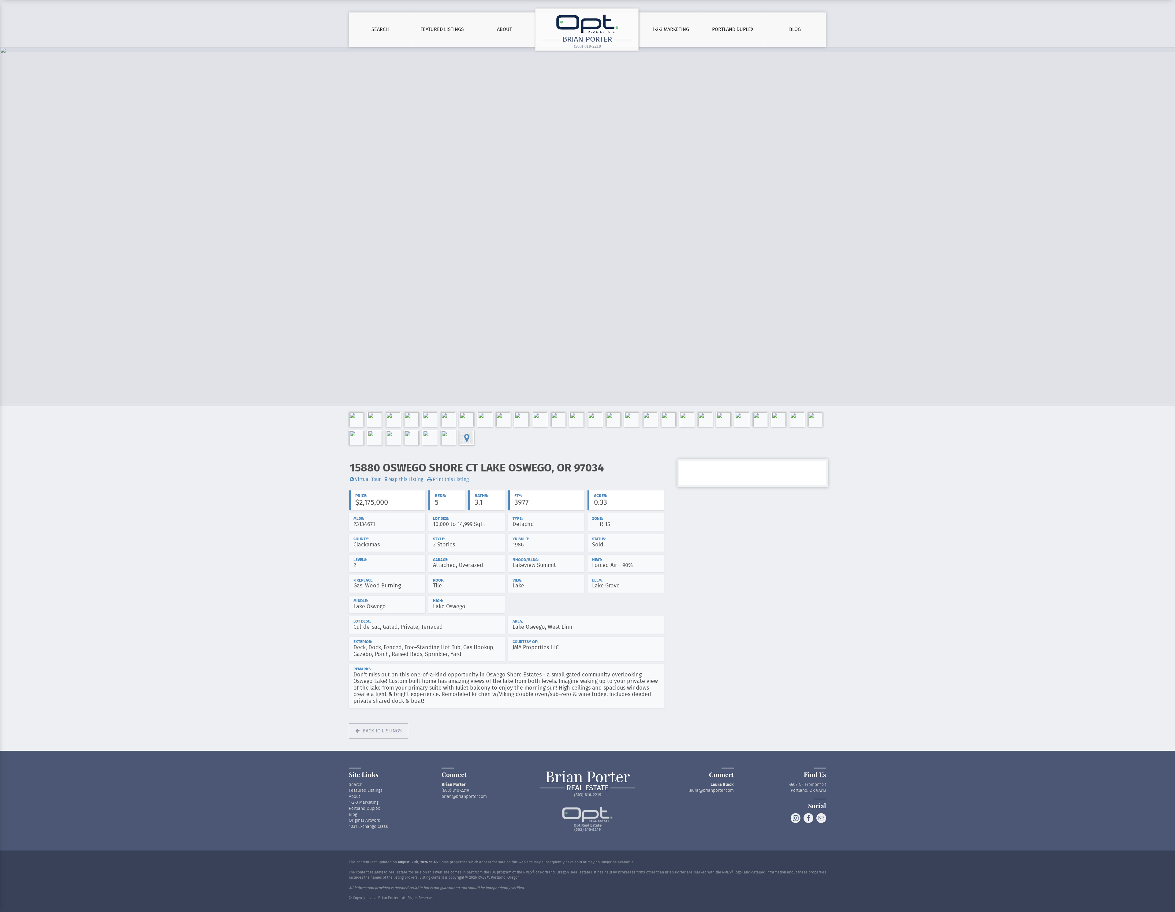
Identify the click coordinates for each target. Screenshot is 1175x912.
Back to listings (382, 730)
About (504, 29)
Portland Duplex (733, 29)
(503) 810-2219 (587, 46)
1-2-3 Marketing (670, 29)
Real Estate (587, 788)
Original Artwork (364, 820)
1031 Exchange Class (368, 827)
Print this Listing (451, 479)
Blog (795, 29)
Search (380, 29)
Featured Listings (442, 29)
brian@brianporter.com (464, 797)
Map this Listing (405, 479)
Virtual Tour (368, 479)
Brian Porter (587, 39)
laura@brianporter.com (711, 790)
